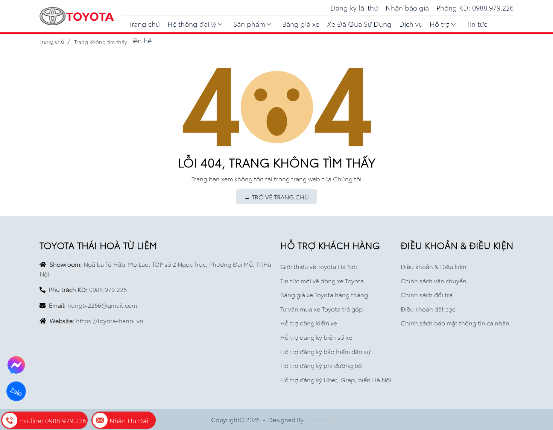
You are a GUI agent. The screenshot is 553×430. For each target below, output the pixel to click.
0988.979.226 (108, 289)
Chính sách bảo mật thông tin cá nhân (455, 322)
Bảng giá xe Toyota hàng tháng (324, 294)
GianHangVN (323, 419)
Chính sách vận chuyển (433, 280)
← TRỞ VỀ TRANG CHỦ (276, 196)
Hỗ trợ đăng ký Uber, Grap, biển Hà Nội (335, 379)
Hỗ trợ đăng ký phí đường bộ (321, 365)
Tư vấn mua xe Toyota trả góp (321, 308)
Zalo (16, 391)
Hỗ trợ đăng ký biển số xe (316, 337)
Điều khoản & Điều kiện (433, 266)
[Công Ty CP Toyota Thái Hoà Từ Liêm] (77, 16)
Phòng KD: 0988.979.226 (475, 7)
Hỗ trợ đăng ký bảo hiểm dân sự (325, 351)
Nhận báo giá (407, 7)
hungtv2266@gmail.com (102, 305)
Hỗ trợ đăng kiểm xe (308, 322)
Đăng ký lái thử (354, 7)
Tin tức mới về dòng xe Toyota (322, 280)
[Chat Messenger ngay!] (16, 365)
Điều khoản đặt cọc (428, 308)
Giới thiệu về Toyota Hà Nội (318, 266)
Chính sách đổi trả (427, 294)
